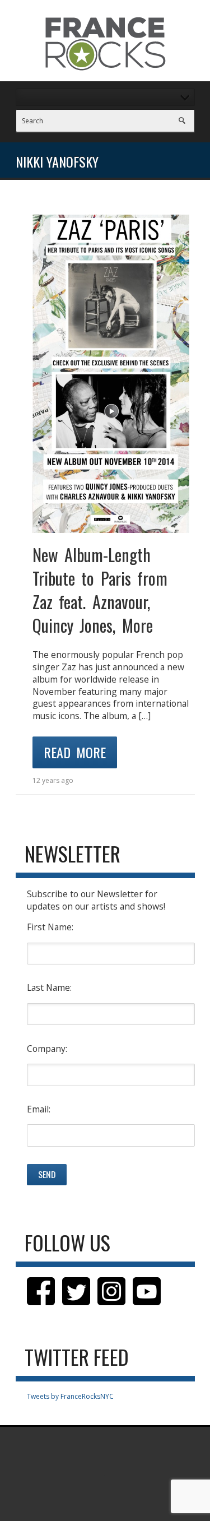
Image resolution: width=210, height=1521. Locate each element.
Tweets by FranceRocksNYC (70, 1396)
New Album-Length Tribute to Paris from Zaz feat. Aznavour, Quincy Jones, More (100, 590)
